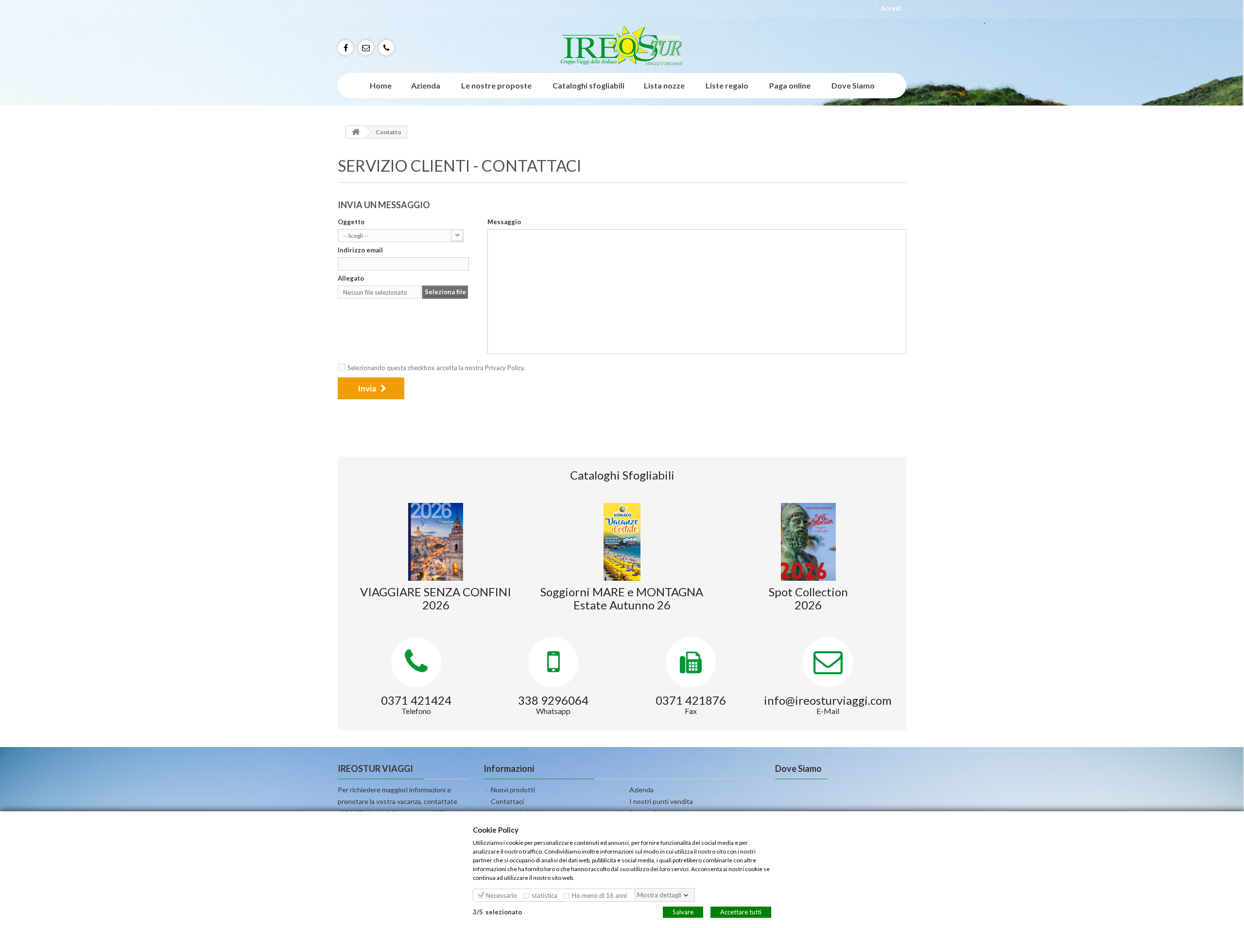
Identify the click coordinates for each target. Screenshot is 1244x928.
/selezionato (497, 911)
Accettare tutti (740, 911)
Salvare (683, 911)
